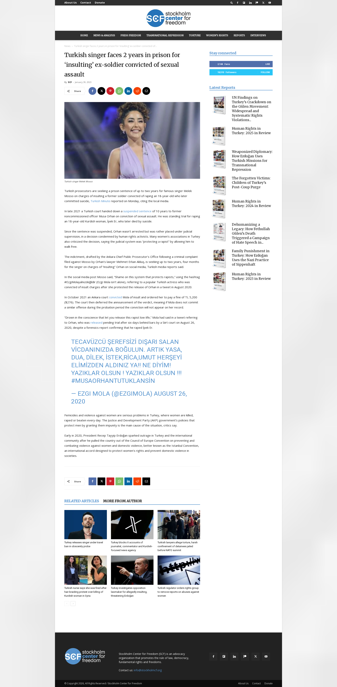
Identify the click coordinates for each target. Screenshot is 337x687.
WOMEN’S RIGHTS (217, 35)
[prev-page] (66, 603)
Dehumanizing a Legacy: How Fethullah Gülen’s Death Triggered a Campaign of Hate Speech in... (251, 233)
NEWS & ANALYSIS (104, 35)
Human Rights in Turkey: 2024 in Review (251, 203)
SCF (70, 82)
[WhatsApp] (119, 91)
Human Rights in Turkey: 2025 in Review (251, 130)
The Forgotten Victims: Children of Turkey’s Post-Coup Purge (251, 182)
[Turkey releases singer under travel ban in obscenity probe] (85, 524)
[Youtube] (270, 2)
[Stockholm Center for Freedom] (168, 18)
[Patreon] (257, 2)
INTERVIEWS (258, 35)
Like (267, 64)
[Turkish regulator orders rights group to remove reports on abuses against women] (179, 570)
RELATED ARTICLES (81, 501)
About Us (70, 2)
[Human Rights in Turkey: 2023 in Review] (219, 282)
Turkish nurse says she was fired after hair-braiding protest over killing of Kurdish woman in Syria (85, 592)
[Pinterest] (110, 91)
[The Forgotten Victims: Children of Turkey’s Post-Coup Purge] (219, 186)
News (67, 46)
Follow (265, 72)
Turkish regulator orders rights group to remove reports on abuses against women (178, 592)
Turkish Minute (100, 201)
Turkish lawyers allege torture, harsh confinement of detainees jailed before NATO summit (178, 546)
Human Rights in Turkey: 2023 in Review (251, 276)
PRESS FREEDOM (131, 35)
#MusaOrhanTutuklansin (113, 380)
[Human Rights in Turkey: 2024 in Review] (219, 209)
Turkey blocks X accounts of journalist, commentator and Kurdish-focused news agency (132, 546)
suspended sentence (137, 211)
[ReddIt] (137, 91)
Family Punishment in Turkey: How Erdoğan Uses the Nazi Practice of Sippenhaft (251, 258)
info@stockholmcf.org (148, 670)
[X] (263, 2)
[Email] (146, 91)
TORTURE (195, 35)
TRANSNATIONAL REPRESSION (165, 35)
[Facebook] (237, 2)
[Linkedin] (250, 2)
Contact (85, 2)
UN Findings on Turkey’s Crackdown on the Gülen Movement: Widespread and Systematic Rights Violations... (251, 108)
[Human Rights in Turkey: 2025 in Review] (219, 136)
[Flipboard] (244, 2)
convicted (115, 297)
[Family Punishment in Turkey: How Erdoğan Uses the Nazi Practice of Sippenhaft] (219, 258)
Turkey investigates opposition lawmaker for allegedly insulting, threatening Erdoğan (129, 592)
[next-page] (73, 603)
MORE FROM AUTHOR (122, 501)
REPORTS (239, 35)
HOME (84, 35)
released (96, 322)
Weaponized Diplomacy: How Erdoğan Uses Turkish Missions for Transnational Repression (252, 161)
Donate (100, 2)
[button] (232, 2)
